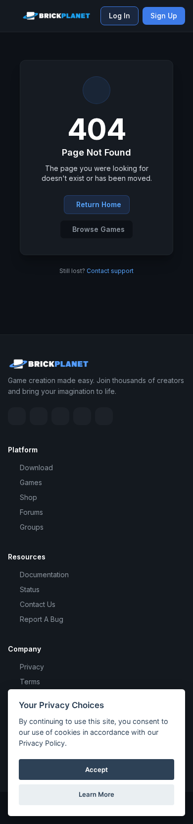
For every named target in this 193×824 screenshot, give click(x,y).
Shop (28, 497)
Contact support (110, 271)
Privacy (32, 666)
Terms (30, 681)
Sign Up (163, 15)
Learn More (96, 794)
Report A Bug (41, 619)
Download (36, 467)
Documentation (44, 574)
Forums (31, 512)
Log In (119, 15)
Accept (96, 769)
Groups (32, 527)
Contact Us (37, 604)
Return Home (98, 204)
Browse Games (98, 229)
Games (31, 482)
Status (30, 589)
